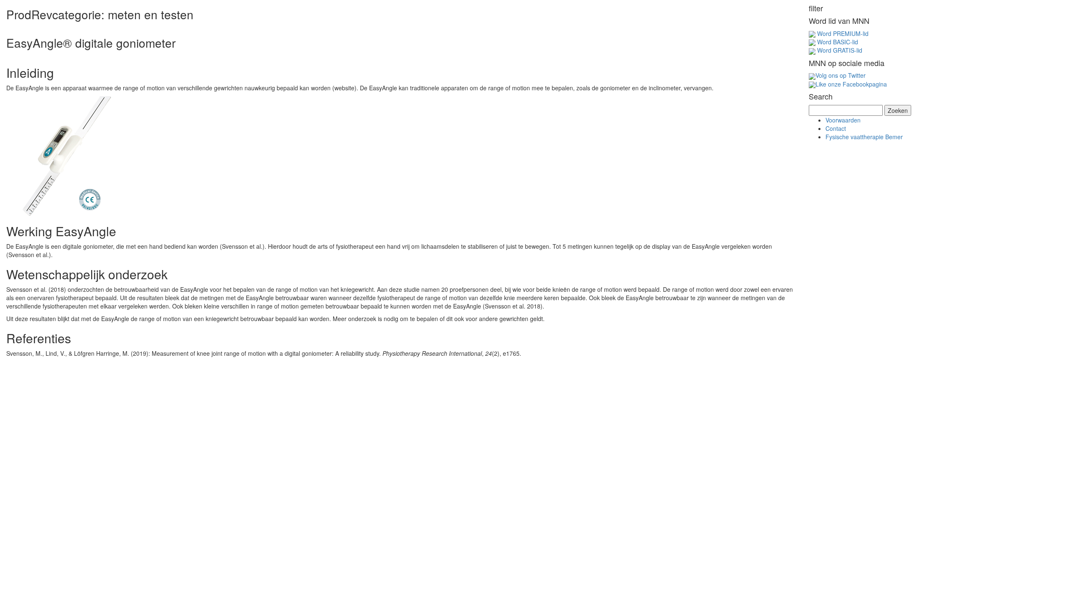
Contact (835, 128)
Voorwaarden (843, 120)
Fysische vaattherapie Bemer (864, 137)
